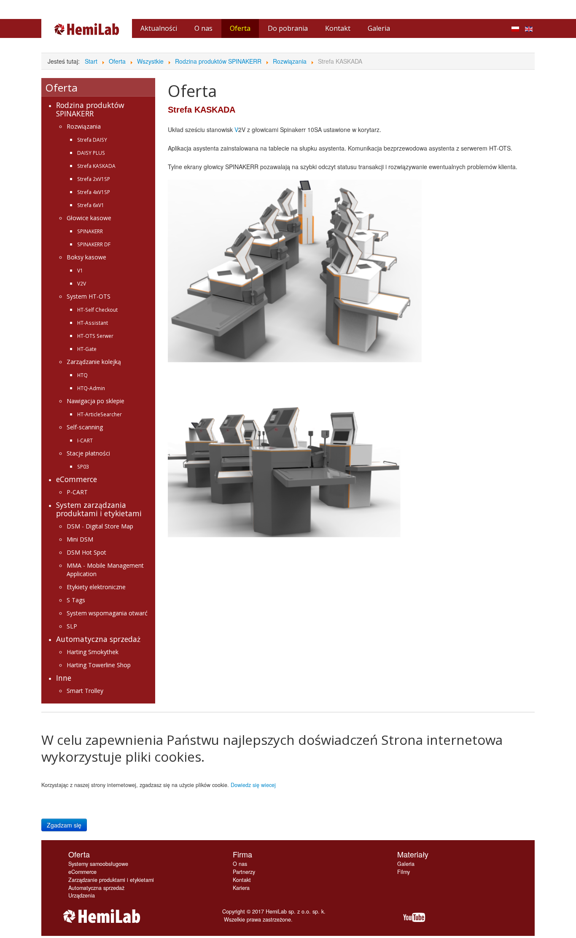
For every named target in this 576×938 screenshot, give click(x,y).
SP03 (83, 466)
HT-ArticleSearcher (99, 414)
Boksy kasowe (86, 257)
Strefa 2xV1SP (93, 178)
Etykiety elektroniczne (96, 587)
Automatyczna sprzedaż (98, 639)
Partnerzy (244, 872)
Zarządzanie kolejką (94, 362)
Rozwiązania (84, 126)
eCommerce (76, 479)
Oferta (79, 854)
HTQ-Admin (91, 388)
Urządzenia (81, 895)
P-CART (77, 492)
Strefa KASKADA (96, 165)
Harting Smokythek (92, 652)
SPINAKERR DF (93, 244)
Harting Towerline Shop (99, 665)
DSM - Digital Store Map (100, 526)
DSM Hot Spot (86, 552)
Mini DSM (80, 539)
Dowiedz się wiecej (253, 785)
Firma (242, 854)
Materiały (412, 854)
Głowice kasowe (89, 218)
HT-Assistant (92, 322)
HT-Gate (87, 348)
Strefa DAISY (92, 139)
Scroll (554, 916)
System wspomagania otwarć (107, 613)
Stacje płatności (88, 453)
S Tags (76, 600)
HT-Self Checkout (97, 309)
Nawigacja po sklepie (95, 401)
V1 (80, 270)
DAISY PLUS (91, 152)
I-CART (85, 440)
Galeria (406, 864)
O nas (240, 864)
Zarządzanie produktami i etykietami (111, 880)
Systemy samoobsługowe (98, 864)
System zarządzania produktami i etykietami (99, 509)
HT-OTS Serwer (95, 335)
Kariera (241, 888)
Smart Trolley (85, 691)
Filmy (403, 872)
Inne (63, 678)
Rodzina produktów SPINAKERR (90, 109)
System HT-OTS (88, 296)
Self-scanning (85, 427)
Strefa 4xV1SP (93, 192)
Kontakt (242, 880)
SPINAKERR (90, 231)
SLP (72, 626)
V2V (81, 283)
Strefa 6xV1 (90, 205)
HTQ (82, 375)
